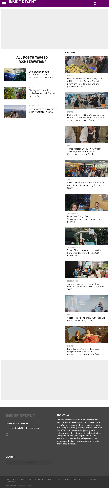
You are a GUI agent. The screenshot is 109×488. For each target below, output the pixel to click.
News (14, 479)
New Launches (36, 479)
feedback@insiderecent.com (25, 428)
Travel (23, 479)
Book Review (70, 479)
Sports (48, 479)
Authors (94, 479)
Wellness (12, 481)
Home (7, 479)
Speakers (83, 479)
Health (58, 479)
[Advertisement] (54, 29)
